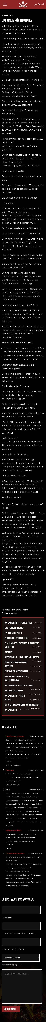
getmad (39, 3)
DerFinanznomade (15, 736)
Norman (10, 770)
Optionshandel (11, 709)
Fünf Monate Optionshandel (16, 671)
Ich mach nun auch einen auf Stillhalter (22, 704)
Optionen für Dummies (14, 690)
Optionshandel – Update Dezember (19, 685)
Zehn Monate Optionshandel (16, 638)
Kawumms (9, 652)
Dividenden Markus (15, 853)
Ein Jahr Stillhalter (13, 632)
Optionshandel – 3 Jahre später (18, 622)
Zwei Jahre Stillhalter (14, 627)
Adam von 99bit (14, 830)
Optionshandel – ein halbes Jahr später (22, 657)
